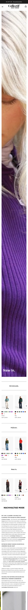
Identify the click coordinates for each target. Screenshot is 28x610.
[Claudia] (20, 485)
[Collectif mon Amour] (14, 6)
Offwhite (4, 413)
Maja (3, 457)
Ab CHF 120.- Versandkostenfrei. (14, 1)
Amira (3, 415)
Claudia (17, 497)
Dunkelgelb (17, 455)
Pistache (8, 411)
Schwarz (2, 411)
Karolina (4, 499)
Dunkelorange (15, 413)
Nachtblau (21, 411)
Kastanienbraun (25, 411)
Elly (15, 415)
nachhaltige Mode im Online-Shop (10, 558)
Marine (9, 411)
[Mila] (20, 444)
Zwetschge (11, 411)
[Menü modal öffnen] (2, 6)
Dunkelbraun (17, 411)
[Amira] (7, 402)
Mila (16, 457)
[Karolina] (7, 485)
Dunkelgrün (6, 411)
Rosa (4, 455)
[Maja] (7, 444)
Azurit (23, 411)
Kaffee (4, 453)
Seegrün (4, 411)
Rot (2, 413)
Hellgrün (19, 453)
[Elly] (20, 402)
